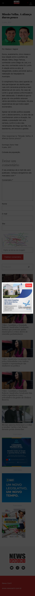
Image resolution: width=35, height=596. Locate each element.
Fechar (28, 285)
